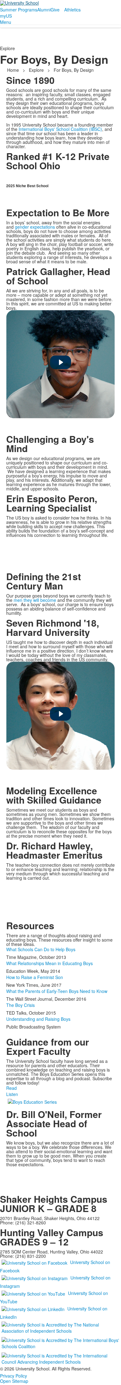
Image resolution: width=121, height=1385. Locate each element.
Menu (5, 22)
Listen (12, 1094)
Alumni (44, 9)
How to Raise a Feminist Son (34, 977)
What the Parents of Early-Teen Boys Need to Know (56, 991)
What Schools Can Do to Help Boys (40, 949)
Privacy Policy (13, 1376)
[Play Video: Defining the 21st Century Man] (60, 714)
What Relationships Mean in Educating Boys (49, 963)
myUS (6, 16)
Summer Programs (18, 9)
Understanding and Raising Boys (38, 1019)
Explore (36, 70)
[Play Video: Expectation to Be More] (60, 362)
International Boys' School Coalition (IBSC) (60, 129)
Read (11, 1088)
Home (13, 70)
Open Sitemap (14, 1381)
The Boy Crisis (20, 1005)
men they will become (35, 600)
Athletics (72, 9)
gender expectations (35, 227)
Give (55, 9)
